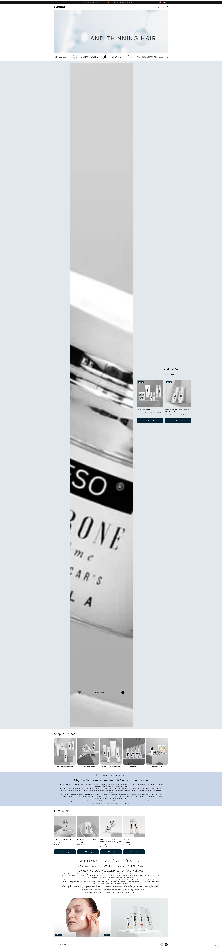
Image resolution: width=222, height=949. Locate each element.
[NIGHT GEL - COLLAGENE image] (88, 833)
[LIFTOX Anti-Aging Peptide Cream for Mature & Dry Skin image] (111, 833)
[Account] (163, 7)
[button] (78, 7)
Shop (64, 54)
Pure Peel (125, 926)
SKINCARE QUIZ (88, 7)
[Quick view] (161, 412)
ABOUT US (124, 7)
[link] (65, 761)
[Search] (159, 7)
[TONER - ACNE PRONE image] (65, 833)
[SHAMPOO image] (134, 833)
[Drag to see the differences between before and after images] (82, 925)
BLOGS (133, 7)
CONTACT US (143, 7)
